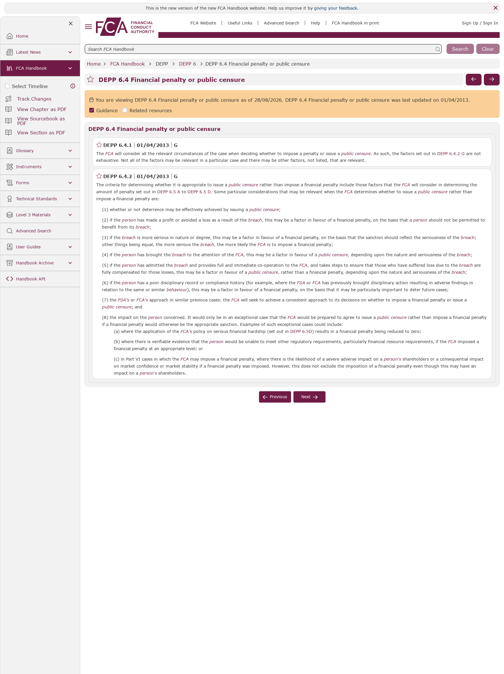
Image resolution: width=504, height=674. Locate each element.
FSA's (123, 300)
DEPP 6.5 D (199, 191)
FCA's (142, 300)
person (129, 220)
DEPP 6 (187, 63)
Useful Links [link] (240, 22)
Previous (278, 396)
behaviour (177, 290)
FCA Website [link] (203, 22)
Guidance (107, 110)
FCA (109, 154)
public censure (356, 154)
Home (94, 63)
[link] (125, 26)
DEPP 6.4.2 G (451, 153)
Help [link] (315, 22)
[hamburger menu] (88, 27)
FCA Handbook (127, 63)
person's (392, 359)
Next (306, 396)
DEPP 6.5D (301, 331)
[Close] (495, 8)
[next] (492, 79)
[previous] (474, 79)
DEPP (162, 63)
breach (255, 220)
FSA (301, 283)
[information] (73, 86)
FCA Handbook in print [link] (355, 22)
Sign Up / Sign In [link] (480, 22)
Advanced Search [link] (281, 22)
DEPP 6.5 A (168, 191)
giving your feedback (335, 8)
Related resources (151, 110)
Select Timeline (30, 86)
